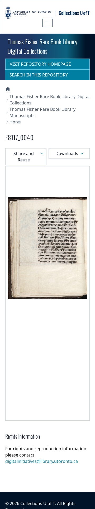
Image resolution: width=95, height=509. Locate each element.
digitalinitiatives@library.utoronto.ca (41, 461)
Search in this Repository (39, 75)
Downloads (66, 153)
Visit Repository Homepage (40, 64)
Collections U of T (37, 503)
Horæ (15, 122)
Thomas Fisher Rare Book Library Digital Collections (49, 100)
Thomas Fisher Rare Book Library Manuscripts (42, 112)
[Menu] (47, 23)
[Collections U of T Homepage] (8, 89)
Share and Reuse (23, 157)
